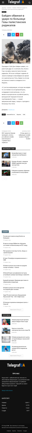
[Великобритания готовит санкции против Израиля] (6, 155)
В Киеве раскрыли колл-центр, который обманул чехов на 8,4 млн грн (21, 338)
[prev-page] (3, 179)
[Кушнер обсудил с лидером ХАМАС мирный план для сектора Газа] (6, 164)
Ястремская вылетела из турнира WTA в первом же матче (19, 348)
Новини (9, 7)
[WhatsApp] (21, 34)
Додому (4, 7)
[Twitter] (13, 34)
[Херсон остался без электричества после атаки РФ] (6, 331)
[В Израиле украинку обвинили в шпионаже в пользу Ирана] (6, 173)
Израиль (19, 114)
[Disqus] (16, 205)
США (24, 114)
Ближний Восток (11, 114)
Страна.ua (11, 109)
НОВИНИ (5, 231)
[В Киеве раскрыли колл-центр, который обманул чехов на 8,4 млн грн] (6, 339)
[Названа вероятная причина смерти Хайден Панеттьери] (6, 322)
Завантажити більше (15, 309)
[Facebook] (9, 34)
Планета (4, 157)
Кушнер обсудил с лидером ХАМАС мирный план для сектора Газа (20, 163)
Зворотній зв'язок (7, 390)
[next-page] (6, 179)
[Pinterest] (17, 34)
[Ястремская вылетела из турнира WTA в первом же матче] (6, 349)
